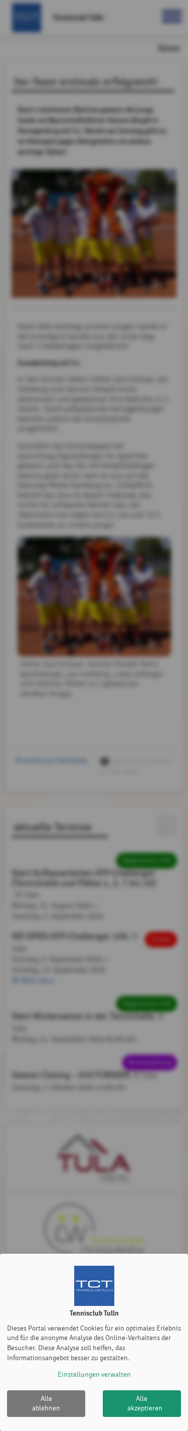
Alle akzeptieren (144, 1403)
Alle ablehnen (46, 1403)
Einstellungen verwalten (94, 1374)
